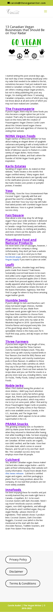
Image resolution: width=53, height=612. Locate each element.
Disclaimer (16, 571)
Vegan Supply (12, 259)
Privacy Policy (18, 559)
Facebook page (13, 256)
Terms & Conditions (22, 583)
